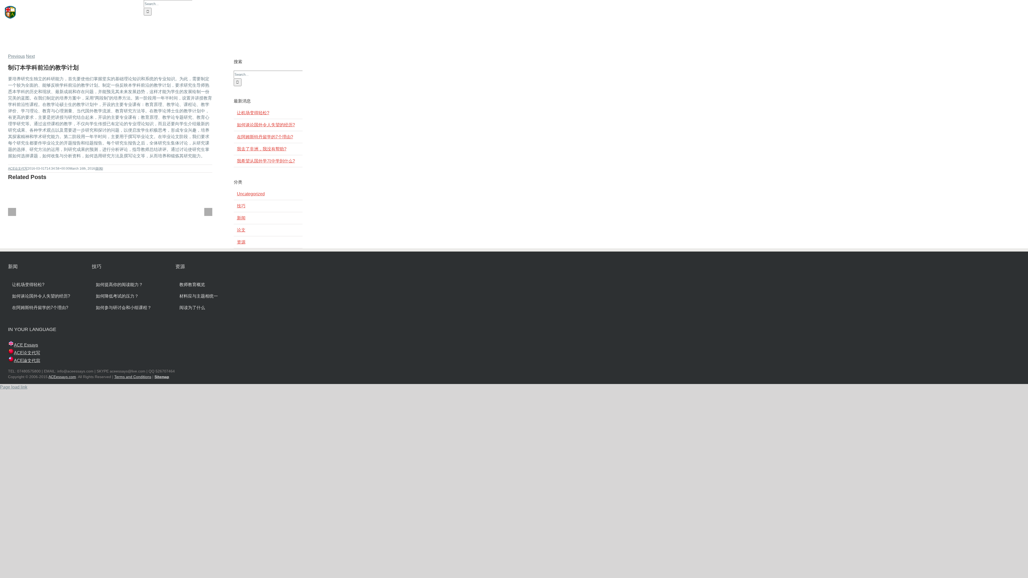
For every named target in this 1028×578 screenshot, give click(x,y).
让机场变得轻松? (253, 113)
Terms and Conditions (132, 377)
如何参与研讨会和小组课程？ (124, 307)
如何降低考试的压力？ (117, 296)
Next (30, 56)
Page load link (13, 387)
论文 (241, 230)
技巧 (241, 206)
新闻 (99, 168)
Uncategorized (251, 194)
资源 (241, 242)
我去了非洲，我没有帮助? (261, 149)
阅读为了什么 (192, 307)
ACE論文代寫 (27, 360)
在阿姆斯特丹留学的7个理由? (265, 137)
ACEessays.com (62, 377)
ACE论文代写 (18, 168)
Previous (16, 56)
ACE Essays (26, 345)
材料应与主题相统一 (198, 296)
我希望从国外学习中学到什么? (266, 161)
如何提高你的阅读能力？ (119, 284)
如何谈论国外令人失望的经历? (266, 125)
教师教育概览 (192, 284)
